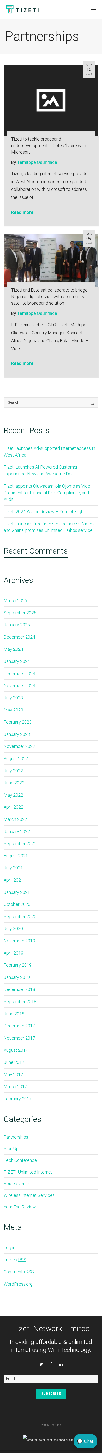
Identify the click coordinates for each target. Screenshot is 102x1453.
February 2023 (18, 722)
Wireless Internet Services (29, 1195)
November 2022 (19, 746)
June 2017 (14, 1062)
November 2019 (19, 940)
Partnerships (16, 1137)
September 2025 (20, 612)
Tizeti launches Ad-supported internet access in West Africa (49, 452)
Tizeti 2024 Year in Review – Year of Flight (44, 511)
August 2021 (16, 855)
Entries (15, 1259)
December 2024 (19, 637)
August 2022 (16, 758)
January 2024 (17, 661)
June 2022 (14, 782)
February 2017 (18, 1098)
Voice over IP (17, 1183)
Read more (22, 212)
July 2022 (13, 770)
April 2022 (13, 807)
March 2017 (15, 1086)
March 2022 (15, 819)
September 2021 (20, 843)
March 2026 (15, 600)
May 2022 (13, 795)
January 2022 (17, 831)
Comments (19, 1271)
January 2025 (17, 624)
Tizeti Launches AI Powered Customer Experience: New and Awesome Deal (41, 470)
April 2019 (13, 953)
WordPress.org (18, 1284)
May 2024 (13, 649)
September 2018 (20, 1001)
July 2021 (13, 867)
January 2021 (17, 892)
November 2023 (19, 685)
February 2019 (18, 965)
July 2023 (13, 697)
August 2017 (16, 1050)
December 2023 (19, 673)
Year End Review (20, 1206)
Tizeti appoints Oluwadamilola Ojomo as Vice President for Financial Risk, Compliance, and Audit (47, 492)
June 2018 (14, 1013)
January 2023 (17, 734)
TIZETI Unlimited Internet (28, 1172)
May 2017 (13, 1074)
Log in (9, 1247)
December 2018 (19, 989)
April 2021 (13, 880)
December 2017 (19, 1025)
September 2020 (20, 916)
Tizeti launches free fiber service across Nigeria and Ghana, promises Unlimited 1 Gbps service (50, 527)
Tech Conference (20, 1160)
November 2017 (19, 1038)
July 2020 (13, 928)
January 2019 (17, 977)
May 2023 (13, 709)
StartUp (11, 1148)
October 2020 (17, 904)
